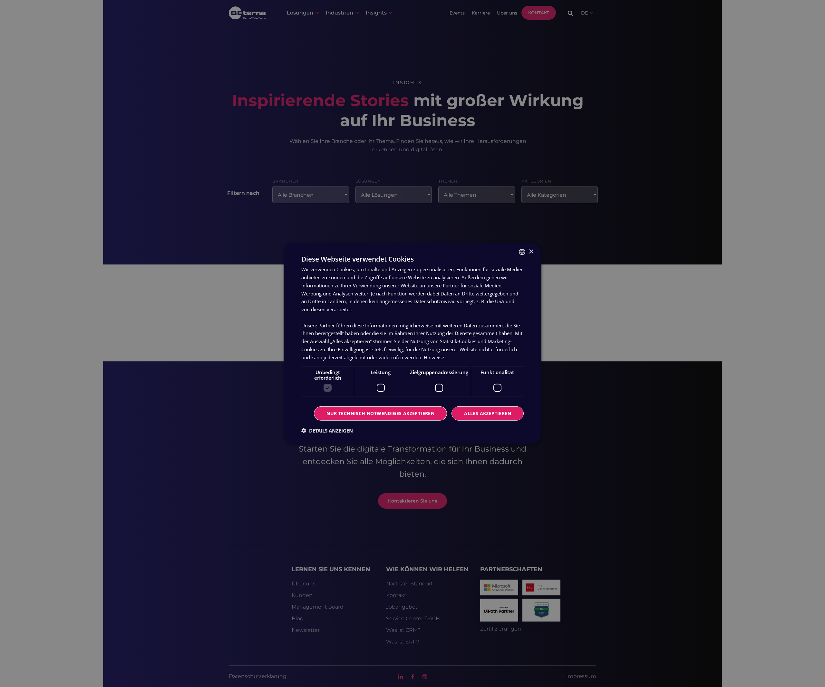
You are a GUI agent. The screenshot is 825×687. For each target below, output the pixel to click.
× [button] (531, 251)
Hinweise (434, 357)
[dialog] (412, 343)
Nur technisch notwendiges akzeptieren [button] (380, 413)
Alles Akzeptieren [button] (487, 413)
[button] (327, 430)
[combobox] (522, 252)
